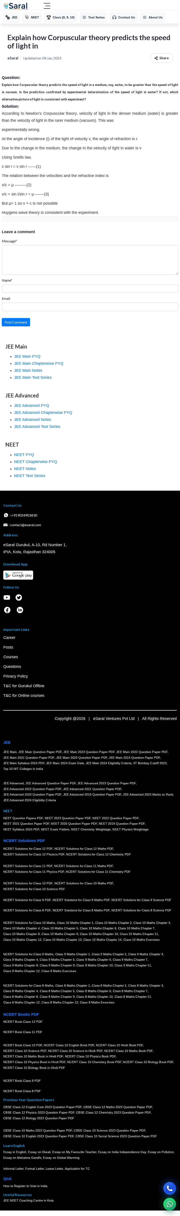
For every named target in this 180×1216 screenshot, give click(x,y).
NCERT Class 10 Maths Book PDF (128, 1051)
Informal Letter (13, 1168)
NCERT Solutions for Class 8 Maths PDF (81, 910)
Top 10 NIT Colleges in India (23, 769)
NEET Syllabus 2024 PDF (21, 829)
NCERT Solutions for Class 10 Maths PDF (83, 883)
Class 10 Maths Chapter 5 (59, 928)
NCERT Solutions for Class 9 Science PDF (142, 900)
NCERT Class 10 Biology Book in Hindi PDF (34, 1067)
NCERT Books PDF (21, 1014)
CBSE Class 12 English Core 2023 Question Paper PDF (42, 1107)
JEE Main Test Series (33, 377)
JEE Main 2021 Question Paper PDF (28, 757)
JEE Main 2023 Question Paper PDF (89, 752)
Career (9, 637)
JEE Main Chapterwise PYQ (38, 363)
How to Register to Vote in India (25, 1186)
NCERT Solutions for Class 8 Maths (28, 985)
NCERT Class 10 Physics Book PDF (90, 1056)
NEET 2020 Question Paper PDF (74, 823)
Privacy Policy (15, 676)
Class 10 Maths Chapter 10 (99, 934)
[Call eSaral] (169, 1188)
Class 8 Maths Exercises (97, 1002)
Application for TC (77, 1168)
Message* (9, 241)
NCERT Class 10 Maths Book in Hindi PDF (33, 1056)
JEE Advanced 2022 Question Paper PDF (32, 789)
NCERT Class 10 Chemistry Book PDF (94, 1062)
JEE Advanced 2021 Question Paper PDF (92, 789)
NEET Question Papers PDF (23, 818)
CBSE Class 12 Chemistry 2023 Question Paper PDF (113, 1112)
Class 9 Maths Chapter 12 (21, 971)
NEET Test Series (29, 476)
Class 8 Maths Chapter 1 (72, 985)
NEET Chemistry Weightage (91, 829)
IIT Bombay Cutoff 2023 (150, 763)
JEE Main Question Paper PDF (40, 752)
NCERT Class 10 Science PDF (24, 1051)
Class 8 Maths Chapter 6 (93, 991)
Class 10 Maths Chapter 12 (22, 939)
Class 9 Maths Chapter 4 (20, 960)
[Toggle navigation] (47, 6)
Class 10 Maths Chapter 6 (98, 928)
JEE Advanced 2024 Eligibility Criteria (29, 800)
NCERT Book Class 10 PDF (22, 1045)
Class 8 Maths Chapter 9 (57, 996)
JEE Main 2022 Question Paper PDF (141, 752)
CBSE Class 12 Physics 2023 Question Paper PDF (38, 1112)
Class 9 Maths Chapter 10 (94, 965)
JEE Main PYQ (27, 356)
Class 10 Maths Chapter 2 (113, 923)
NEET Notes (25, 469)
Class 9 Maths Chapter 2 (109, 954)
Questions (12, 666)
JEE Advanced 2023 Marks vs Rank (148, 794)
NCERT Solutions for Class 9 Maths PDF (81, 900)
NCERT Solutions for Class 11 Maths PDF (83, 866)
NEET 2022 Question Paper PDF (115, 818)
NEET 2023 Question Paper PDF (68, 818)
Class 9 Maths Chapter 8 (20, 965)
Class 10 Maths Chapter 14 (102, 939)
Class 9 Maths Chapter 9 (57, 965)
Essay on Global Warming (61, 1157)
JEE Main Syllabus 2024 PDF (23, 763)
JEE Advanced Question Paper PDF (51, 783)
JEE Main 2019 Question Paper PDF (134, 757)
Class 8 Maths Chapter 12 (21, 1002)
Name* (7, 280)
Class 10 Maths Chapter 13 (62, 939)
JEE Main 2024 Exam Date (65, 763)
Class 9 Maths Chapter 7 (130, 960)
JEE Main (10, 752)
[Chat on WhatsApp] (169, 1204)
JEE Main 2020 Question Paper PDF (81, 757)
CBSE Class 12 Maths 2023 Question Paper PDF (117, 1107)
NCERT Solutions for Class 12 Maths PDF (83, 849)
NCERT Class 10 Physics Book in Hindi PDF (34, 1062)
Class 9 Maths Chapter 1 (72, 954)
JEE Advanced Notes (32, 419)
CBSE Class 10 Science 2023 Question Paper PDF (110, 1130)
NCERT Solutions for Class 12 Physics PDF (33, 854)
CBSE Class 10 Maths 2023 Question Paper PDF (37, 1130)
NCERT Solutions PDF (24, 841)
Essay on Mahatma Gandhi (22, 1157)
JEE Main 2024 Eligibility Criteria (108, 763)
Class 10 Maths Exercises (141, 939)
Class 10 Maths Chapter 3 (152, 923)
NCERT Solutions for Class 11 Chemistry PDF (98, 871)
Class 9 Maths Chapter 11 (133, 965)
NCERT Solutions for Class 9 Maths (28, 954)
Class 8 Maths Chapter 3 (145, 985)
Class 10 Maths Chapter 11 (139, 934)
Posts (8, 647)
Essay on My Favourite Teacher (74, 1152)
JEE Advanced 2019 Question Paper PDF (92, 794)
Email (6, 298)
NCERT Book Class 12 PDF (23, 1021)
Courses (10, 657)
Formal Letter (34, 1168)
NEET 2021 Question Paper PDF (26, 823)
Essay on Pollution (161, 1152)
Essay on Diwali (39, 1152)
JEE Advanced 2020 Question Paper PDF (32, 794)
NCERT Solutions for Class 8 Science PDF (142, 910)
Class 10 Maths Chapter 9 (59, 934)
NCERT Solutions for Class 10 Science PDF (34, 889)
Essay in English (15, 1152)
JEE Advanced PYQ (31, 405)
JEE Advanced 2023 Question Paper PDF (106, 783)
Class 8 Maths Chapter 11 (133, 996)
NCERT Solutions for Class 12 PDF (28, 849)
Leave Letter (54, 1168)
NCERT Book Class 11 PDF (22, 1032)
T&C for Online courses (23, 695)
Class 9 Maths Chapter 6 (93, 960)
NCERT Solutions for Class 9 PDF (27, 900)
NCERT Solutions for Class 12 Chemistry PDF (98, 854)
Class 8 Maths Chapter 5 (57, 991)
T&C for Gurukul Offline (23, 686)
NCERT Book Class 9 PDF (22, 1080)
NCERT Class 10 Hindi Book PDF (119, 1045)
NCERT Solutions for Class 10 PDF (28, 883)
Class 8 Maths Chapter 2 (109, 985)
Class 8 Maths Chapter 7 (130, 991)
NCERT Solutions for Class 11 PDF (27, 866)
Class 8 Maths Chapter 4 (20, 991)
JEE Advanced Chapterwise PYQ (43, 412)
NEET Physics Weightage (131, 829)
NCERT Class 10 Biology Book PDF (148, 1062)
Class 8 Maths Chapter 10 (94, 996)
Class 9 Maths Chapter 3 (145, 954)
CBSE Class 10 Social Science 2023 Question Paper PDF (116, 1136)
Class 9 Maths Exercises (58, 971)
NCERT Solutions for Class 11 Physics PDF (33, 871)
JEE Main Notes (28, 370)
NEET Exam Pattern (55, 829)
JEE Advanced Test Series (37, 426)
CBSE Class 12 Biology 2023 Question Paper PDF (38, 1118)
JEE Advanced (13, 783)
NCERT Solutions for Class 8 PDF (27, 910)
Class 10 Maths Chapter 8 (21, 934)
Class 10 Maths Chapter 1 (75, 923)
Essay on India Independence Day (122, 1152)
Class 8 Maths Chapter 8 (20, 996)
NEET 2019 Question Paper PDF (122, 823)
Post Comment (16, 322)
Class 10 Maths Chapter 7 (136, 928)
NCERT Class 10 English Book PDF (69, 1045)
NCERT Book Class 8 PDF (22, 1091)
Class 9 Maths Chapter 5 (57, 960)
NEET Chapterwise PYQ (35, 462)
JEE (7, 742)
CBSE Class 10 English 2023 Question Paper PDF (38, 1136)
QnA (7, 1179)
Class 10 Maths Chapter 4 (21, 928)
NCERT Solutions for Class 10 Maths (29, 923)
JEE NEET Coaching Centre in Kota (28, 1200)
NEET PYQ (24, 454)
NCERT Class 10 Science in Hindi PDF (75, 1051)
